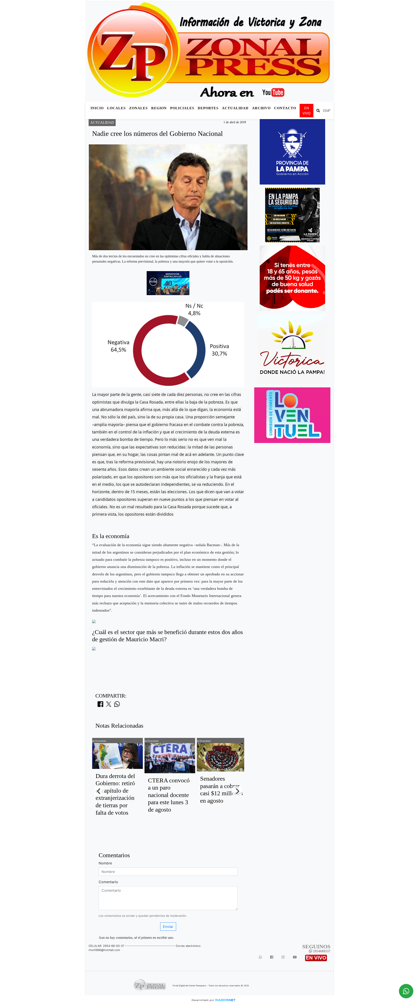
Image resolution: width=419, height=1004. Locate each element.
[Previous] (99, 791)
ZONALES (138, 108)
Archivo (261, 108)
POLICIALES (182, 108)
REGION (159, 108)
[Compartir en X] (108, 705)
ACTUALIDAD (235, 108)
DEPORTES (208, 108)
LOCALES (116, 108)
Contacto (285, 108)
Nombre (105, 863)
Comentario (108, 882)
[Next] (237, 791)
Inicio (97, 108)
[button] (318, 110)
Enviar (168, 926)
